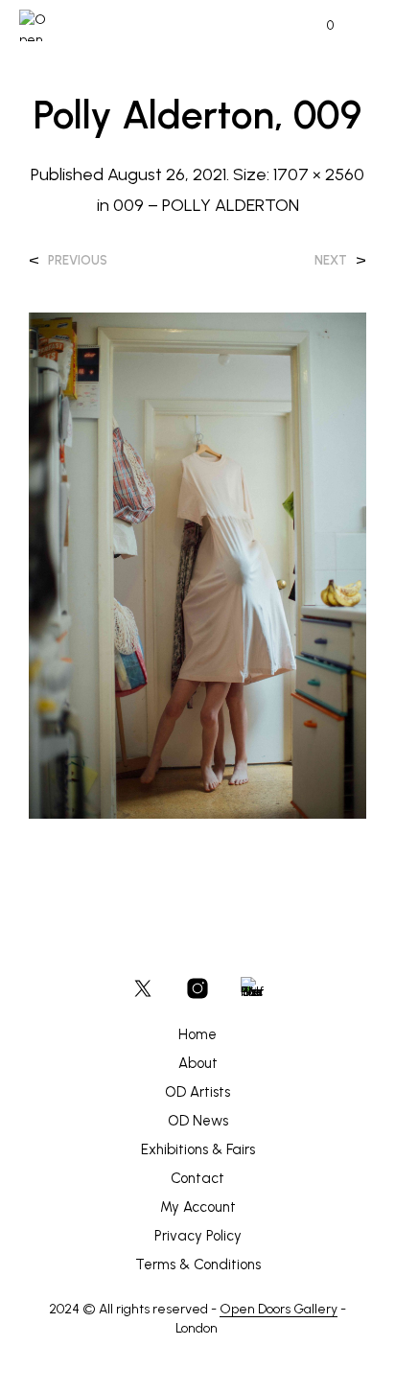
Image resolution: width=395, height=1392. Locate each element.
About (198, 1063)
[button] (317, 25)
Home (197, 1034)
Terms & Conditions (198, 1264)
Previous (77, 260)
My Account (198, 1207)
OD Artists (197, 1092)
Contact (197, 1178)
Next (330, 260)
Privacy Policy (198, 1235)
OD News (198, 1120)
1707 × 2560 (318, 174)
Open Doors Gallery (278, 1309)
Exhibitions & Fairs (198, 1149)
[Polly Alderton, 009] (197, 564)
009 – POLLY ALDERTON (206, 205)
